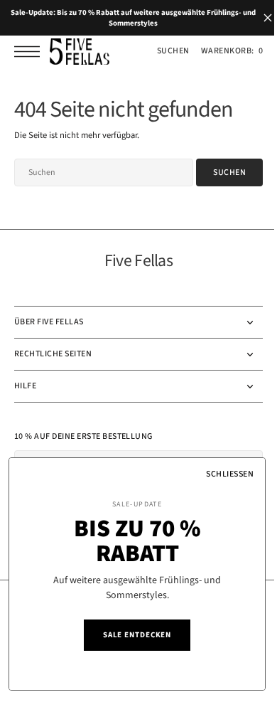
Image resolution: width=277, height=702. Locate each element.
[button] (30, 52)
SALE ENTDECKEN (126, 634)
